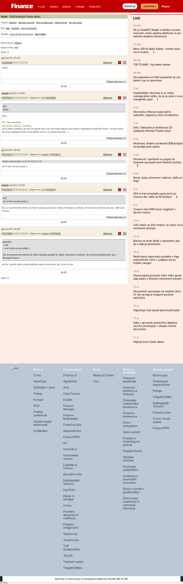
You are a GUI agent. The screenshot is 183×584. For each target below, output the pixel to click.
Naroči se (130, 6)
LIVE (42, 6)
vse (8, 28)
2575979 (7, 189)
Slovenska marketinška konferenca (130, 403)
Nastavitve (20, 16)
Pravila (29, 16)
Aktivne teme (61, 22)
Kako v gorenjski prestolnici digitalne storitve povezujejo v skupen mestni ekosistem (155, 326)
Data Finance (71, 393)
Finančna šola (72, 424)
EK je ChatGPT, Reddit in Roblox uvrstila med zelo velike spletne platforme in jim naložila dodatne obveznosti (157, 33)
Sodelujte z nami (44, 387)
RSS (36, 405)
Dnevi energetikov (130, 424)
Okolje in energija (69, 498)
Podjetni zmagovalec (71, 526)
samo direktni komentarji (21, 34)
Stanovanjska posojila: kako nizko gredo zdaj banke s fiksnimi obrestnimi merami (157, 277)
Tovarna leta (71, 540)
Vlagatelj (149, 6)
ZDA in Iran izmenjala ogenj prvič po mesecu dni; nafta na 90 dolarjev (154, 195)
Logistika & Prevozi (70, 466)
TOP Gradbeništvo (71, 548)
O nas (37, 375)
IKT (65, 443)
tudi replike (40, 34)
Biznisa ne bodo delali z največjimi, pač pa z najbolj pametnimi (156, 242)
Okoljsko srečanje (128, 459)
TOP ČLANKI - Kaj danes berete (151, 64)
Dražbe (68, 399)
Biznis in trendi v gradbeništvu (133, 490)
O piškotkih (40, 431)
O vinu (67, 505)
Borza (67, 6)
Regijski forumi (132, 450)
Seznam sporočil (26, 22)
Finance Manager (69, 407)
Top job (68, 555)
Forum (79, 6)
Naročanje (40, 381)
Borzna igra (160, 375)
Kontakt (38, 399)
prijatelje (15, 28)
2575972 (7, 154)
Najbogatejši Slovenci (71, 482)
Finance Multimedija (70, 417)
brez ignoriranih (29, 28)
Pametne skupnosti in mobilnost (70, 515)
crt (2, 58)
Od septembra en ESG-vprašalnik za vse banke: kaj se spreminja (156, 79)
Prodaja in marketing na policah (131, 441)
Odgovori (107, 62)
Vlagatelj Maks (72, 567)
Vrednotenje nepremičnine (161, 383)
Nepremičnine (72, 431)
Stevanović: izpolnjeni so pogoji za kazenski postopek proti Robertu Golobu (157, 161)
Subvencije (70, 533)
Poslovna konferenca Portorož (130, 391)
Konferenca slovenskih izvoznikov (130, 479)
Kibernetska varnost (70, 457)
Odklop (17, 43)
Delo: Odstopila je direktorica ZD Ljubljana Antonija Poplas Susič (152, 129)
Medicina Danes (103, 375)
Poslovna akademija (129, 380)
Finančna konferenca (130, 415)
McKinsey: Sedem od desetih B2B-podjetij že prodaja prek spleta (158, 145)
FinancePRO (71, 437)
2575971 (7, 98)
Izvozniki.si (70, 449)
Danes (54, 6)
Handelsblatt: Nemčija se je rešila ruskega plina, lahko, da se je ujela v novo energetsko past (158, 96)
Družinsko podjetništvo (130, 468)
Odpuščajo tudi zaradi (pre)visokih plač (156, 310)
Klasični (13, 22)
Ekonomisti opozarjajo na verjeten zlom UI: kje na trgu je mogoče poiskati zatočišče (157, 294)
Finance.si (69, 375)
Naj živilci (69, 489)
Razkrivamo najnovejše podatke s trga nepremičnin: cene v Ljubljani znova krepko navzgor (156, 260)
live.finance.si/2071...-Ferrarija (16, 125)
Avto (66, 387)
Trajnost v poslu (73, 561)
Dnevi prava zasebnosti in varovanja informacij (131, 503)
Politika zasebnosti (40, 413)
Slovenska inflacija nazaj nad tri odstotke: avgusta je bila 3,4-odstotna (155, 113)
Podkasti (95, 6)
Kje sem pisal (75, 22)
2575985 (7, 233)
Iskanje (36, 16)
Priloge (38, 393)
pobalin (5, 93)
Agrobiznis (70, 381)
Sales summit (131, 432)
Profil (12, 16)
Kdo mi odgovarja (44, 22)
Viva (96, 381)
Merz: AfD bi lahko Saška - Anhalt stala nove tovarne (156, 50)
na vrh (64, 86)
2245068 (7, 62)
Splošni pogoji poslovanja (42, 423)
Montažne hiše (72, 474)
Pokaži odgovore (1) (116, 81)
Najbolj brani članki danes (148, 341)
